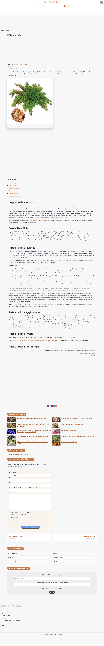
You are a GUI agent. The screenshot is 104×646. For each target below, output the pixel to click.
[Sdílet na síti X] (50, 406)
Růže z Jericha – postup (14, 188)
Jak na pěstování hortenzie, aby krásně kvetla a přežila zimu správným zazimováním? (35, 340)
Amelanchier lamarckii (68, 430)
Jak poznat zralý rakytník (69, 442)
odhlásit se (58, 588)
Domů (2, 30)
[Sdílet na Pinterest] (52, 406)
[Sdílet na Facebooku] (48, 406)
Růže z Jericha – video (14, 193)
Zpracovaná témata (58, 557)
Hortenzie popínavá (89, 536)
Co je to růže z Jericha (14, 183)
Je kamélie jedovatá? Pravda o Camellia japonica (76, 418)
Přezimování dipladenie (15, 536)
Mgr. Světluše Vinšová (21, 64)
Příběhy (55, 553)
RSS (3, 625)
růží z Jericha (91, 350)
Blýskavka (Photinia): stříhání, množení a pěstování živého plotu (40, 304)
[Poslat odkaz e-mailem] (54, 406)
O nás (3, 613)
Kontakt (55, 561)
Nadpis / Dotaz (13, 472)
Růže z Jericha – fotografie (15, 196)
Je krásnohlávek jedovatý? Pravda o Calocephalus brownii (32, 442)
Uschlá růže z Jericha (14, 454)
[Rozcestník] (101, 2)
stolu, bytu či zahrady (69, 337)
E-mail (10, 482)
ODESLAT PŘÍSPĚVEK (30, 527)
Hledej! (66, 6)
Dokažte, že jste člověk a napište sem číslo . (25, 487)
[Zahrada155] (52, 3)
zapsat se (47, 588)
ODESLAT (52, 592)
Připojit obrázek (14, 517)
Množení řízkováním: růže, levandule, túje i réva (39, 220)
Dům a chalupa (12, 561)
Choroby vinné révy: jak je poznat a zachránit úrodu (77, 436)
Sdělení (11, 493)
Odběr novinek (6, 615)
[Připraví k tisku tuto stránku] (56, 406)
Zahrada (7, 30)
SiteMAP (4, 623)
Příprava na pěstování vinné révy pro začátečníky (32, 436)
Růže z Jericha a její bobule (15, 190)
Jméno (11, 477)
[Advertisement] (42, 18)
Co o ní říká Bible (13, 185)
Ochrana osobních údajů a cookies (11, 620)
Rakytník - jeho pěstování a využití (72, 424)
